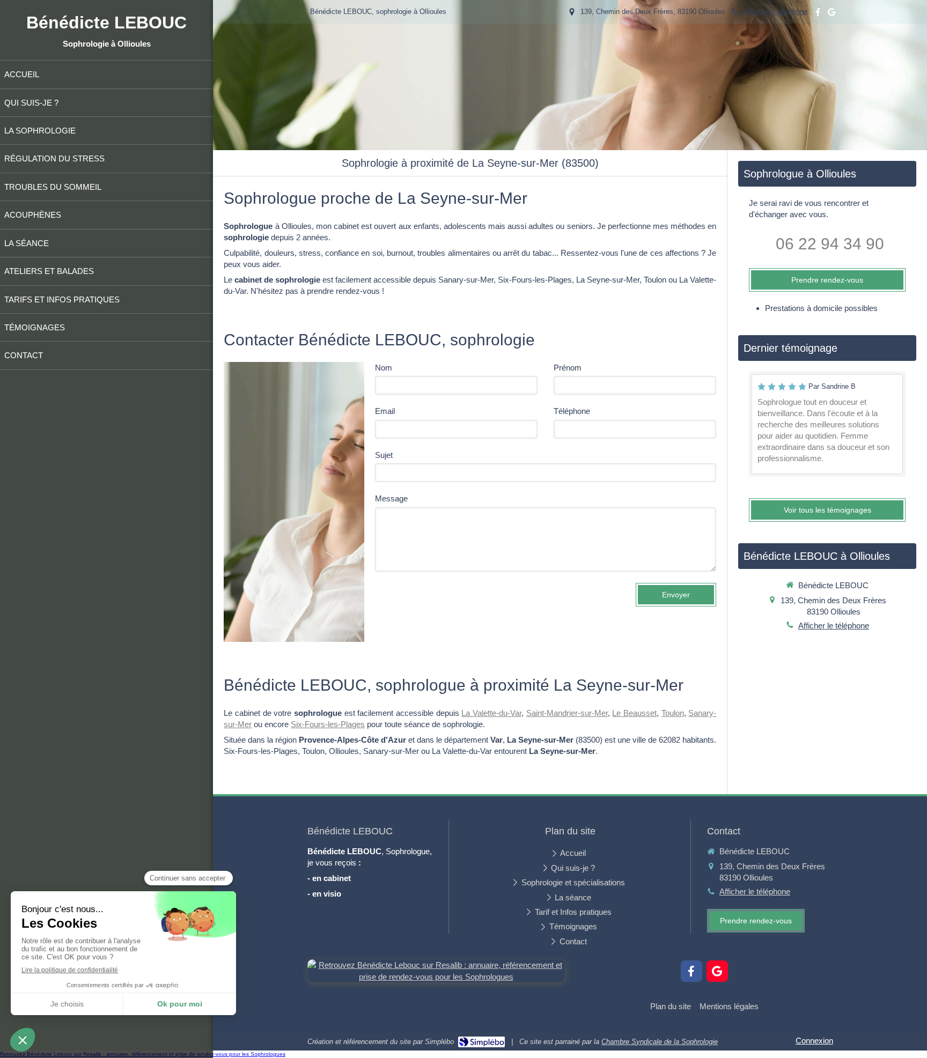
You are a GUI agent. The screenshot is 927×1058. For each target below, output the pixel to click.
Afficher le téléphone (775, 12)
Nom (383, 367)
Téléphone (572, 411)
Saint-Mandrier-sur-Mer (567, 712)
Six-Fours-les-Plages (328, 724)
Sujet (384, 455)
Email (385, 411)
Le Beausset (634, 712)
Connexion (814, 1040)
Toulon (672, 712)
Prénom (568, 367)
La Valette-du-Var (491, 712)
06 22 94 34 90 (830, 244)
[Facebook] (817, 14)
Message (391, 498)
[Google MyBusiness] (831, 14)
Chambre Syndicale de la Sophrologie (659, 1042)
